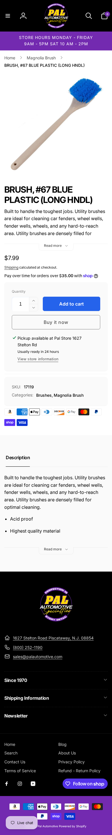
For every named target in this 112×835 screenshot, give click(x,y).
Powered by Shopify (72, 826)
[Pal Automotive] (56, 624)
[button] (7, 15)
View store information (38, 359)
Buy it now (56, 322)
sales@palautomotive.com (37, 656)
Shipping (11, 267)
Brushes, (44, 395)
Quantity (19, 291)
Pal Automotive (48, 826)
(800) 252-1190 (28, 647)
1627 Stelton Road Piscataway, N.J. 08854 (53, 637)
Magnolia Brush (69, 395)
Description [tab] (18, 457)
